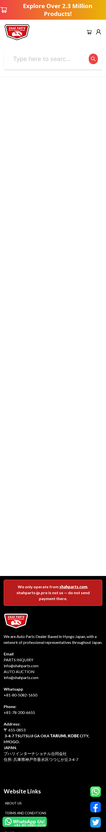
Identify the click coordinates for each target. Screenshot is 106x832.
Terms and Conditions (25, 813)
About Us (13, 803)
